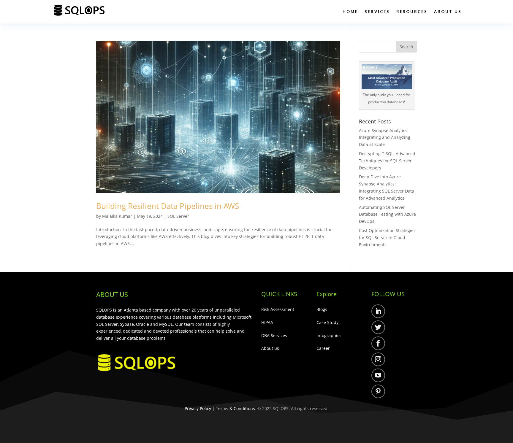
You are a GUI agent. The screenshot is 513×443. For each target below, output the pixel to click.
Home (350, 11)
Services (377, 11)
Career (323, 348)
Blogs (321, 309)
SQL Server (178, 216)
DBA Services (274, 335)
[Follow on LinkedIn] (378, 311)
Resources (412, 11)
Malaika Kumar (117, 216)
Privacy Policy (198, 408)
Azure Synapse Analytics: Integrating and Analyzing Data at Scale (384, 137)
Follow (397, 312)
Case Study (327, 322)
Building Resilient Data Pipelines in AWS (168, 206)
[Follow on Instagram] (378, 359)
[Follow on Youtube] (378, 375)
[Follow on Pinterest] (378, 391)
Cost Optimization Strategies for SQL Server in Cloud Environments (387, 237)
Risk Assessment (277, 309)
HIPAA (267, 322)
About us (270, 348)
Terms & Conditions (235, 408)
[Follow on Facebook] (378, 343)
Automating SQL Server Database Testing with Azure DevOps (387, 214)
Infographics (328, 335)
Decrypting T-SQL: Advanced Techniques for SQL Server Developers (387, 161)
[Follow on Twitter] (378, 327)
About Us (448, 11)
